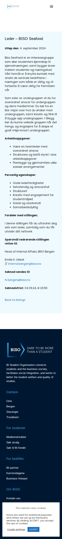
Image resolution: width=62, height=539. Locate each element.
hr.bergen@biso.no (17, 280)
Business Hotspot (16, 478)
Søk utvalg (12, 442)
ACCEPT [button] (33, 529)
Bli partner (12, 467)
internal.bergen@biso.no (24, 264)
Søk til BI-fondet (16, 447)
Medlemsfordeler (16, 437)
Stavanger (12, 411)
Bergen (10, 406)
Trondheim (12, 417)
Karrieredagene (15, 473)
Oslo (9, 401)
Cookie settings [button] (16, 529)
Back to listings (15, 300)
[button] (51, 6)
